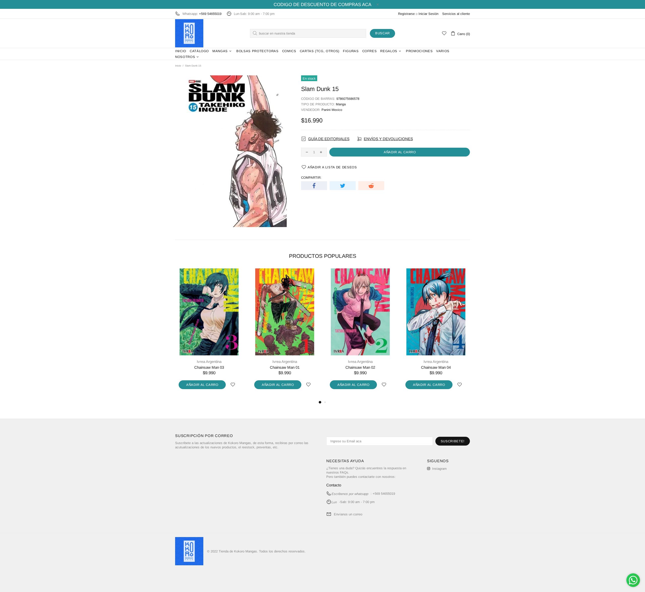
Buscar (382, 33)
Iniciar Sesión (428, 14)
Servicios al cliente (456, 14)
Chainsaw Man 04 (436, 367)
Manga (341, 104)
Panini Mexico (331, 110)
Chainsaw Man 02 (360, 367)
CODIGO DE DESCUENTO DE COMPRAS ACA (322, 4)
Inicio (178, 65)
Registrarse (406, 14)
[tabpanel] (209, 333)
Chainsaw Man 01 (285, 367)
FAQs (344, 472)
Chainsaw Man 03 (209, 367)
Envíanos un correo (348, 514)
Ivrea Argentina (209, 361)
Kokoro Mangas (189, 33)
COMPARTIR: (311, 177)
